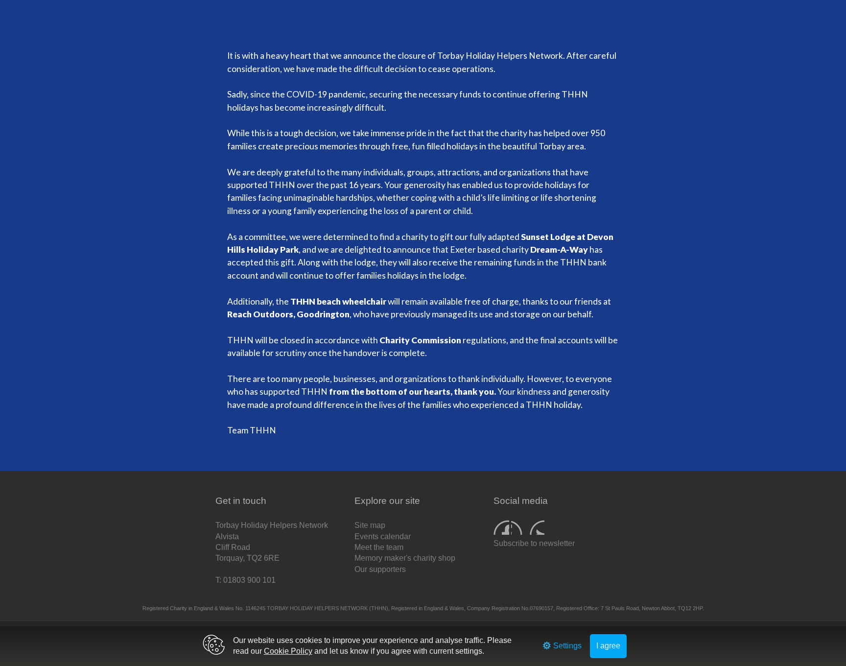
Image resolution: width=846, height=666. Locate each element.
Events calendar (382, 536)
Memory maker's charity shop (404, 558)
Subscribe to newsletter (534, 543)
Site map (369, 525)
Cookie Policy (288, 651)
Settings (566, 646)
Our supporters (380, 569)
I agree (608, 646)
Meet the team (378, 547)
